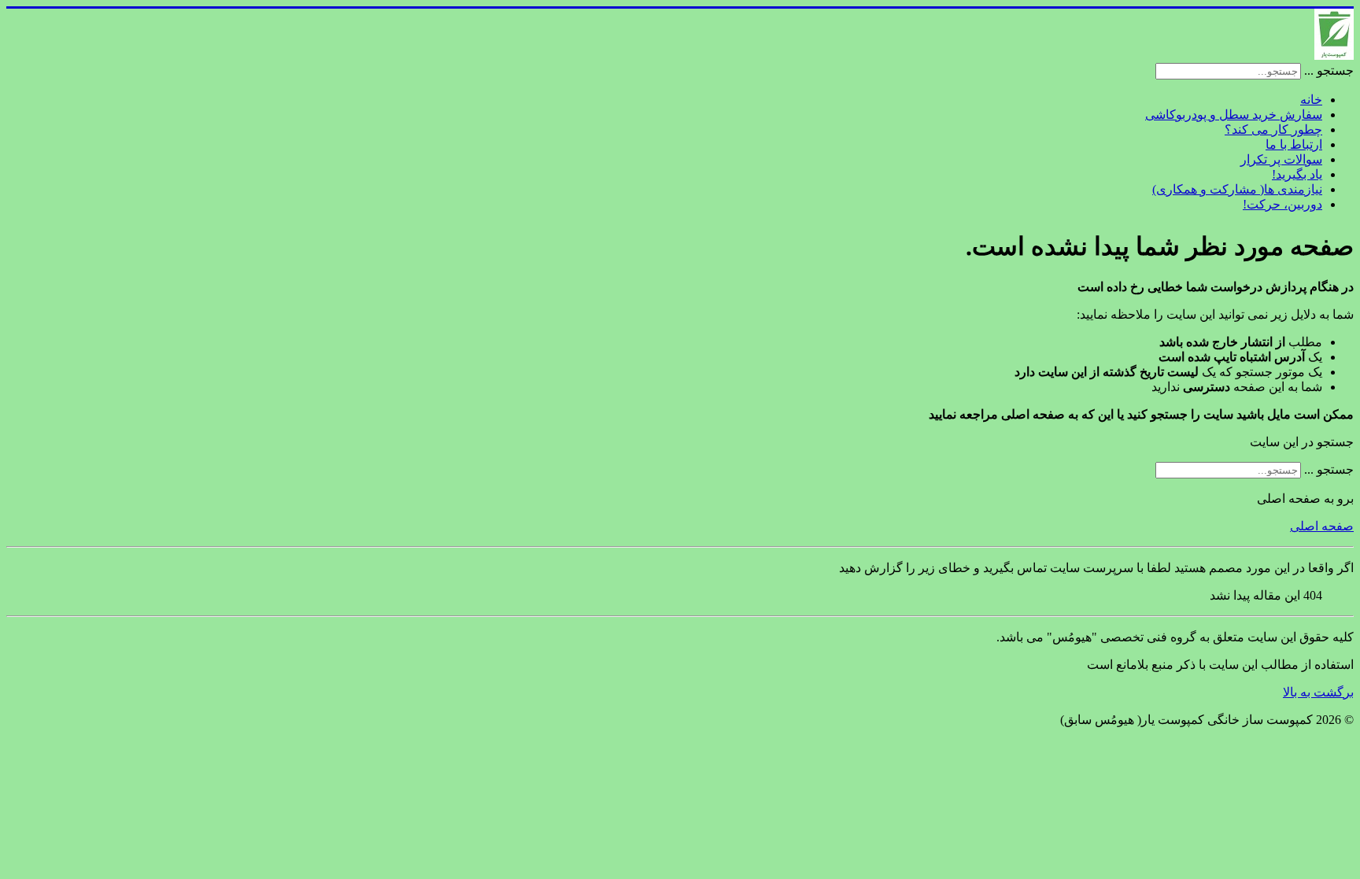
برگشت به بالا (1318, 692)
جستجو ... (1329, 70)
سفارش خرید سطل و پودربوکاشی (1233, 114)
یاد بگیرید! (1297, 174)
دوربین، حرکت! (1282, 204)
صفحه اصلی (1322, 526)
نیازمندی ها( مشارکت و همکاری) (1237, 189)
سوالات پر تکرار (1281, 159)
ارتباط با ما (1294, 144)
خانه (1311, 99)
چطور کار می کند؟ (1273, 129)
